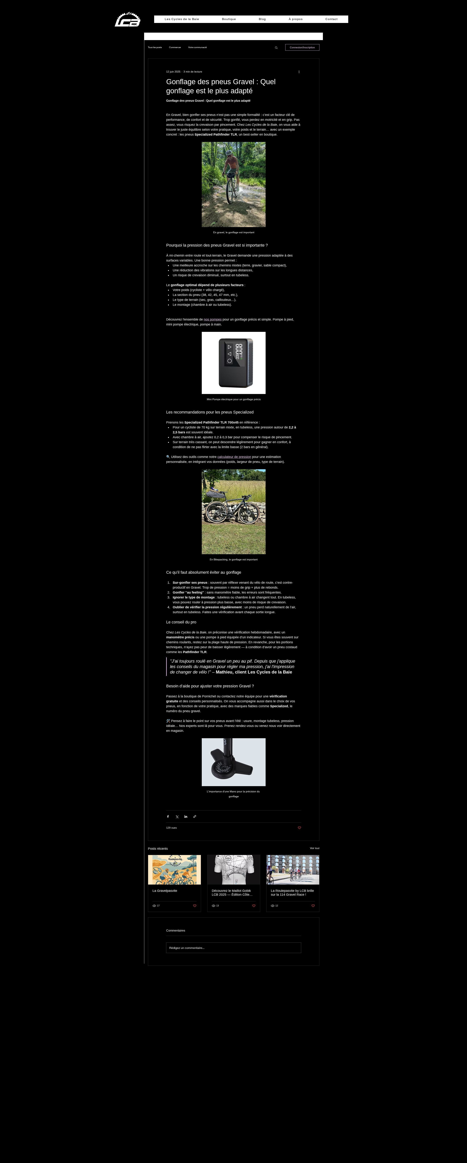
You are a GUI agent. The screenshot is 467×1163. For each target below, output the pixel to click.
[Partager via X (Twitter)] (177, 816)
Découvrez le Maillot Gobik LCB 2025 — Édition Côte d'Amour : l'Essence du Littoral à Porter (231, 893)
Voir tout (314, 848)
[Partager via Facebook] (168, 816)
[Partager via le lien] (194, 816)
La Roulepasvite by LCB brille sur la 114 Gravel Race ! (292, 892)
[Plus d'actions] (299, 71)
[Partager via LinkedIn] (186, 816)
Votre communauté (197, 47)
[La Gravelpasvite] (174, 870)
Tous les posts (155, 47)
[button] (276, 47)
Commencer (175, 47)
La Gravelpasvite (165, 891)
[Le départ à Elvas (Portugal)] (293, 870)
